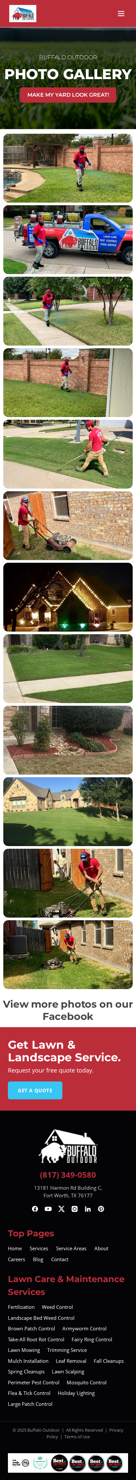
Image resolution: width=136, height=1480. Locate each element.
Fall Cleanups (109, 1361)
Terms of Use (77, 1437)
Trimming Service (67, 1350)
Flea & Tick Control (29, 1393)
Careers (16, 1259)
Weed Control (57, 1307)
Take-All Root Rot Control (36, 1339)
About (101, 1248)
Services (39, 1248)
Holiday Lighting (76, 1393)
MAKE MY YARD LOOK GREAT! (68, 95)
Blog (38, 1259)
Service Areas (71, 1248)
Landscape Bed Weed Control (41, 1317)
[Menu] (121, 13)
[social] (35, 1209)
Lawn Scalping (68, 1371)
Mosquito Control (87, 1382)
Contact (59, 1259)
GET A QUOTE (35, 1090)
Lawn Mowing (24, 1350)
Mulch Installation (28, 1361)
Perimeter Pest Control (33, 1382)
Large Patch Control (30, 1404)
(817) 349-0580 (68, 1174)
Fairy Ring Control (92, 1339)
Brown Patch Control (31, 1328)
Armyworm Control (84, 1328)
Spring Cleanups (26, 1371)
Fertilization (21, 1307)
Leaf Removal (71, 1361)
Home (15, 1248)
